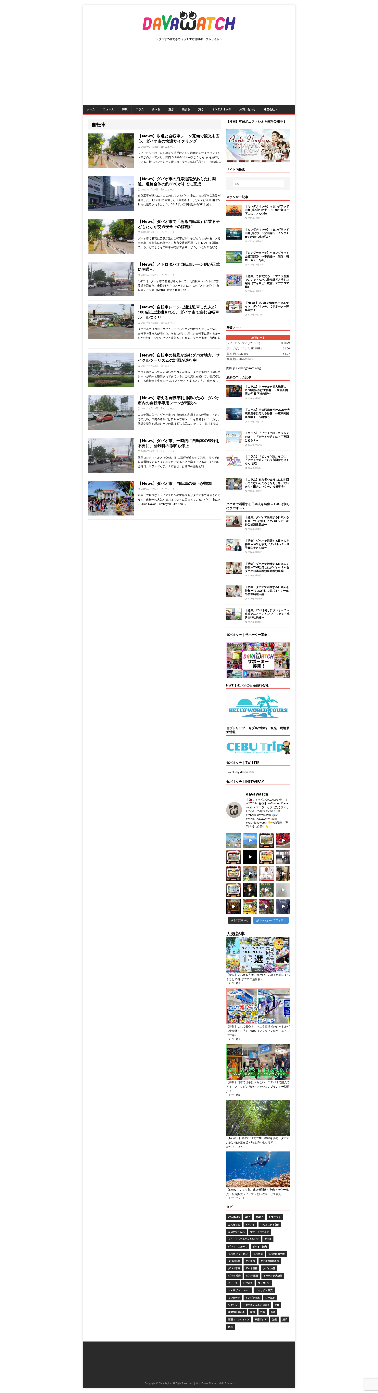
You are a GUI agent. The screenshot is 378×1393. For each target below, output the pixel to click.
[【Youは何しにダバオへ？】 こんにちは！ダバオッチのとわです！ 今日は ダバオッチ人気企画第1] (266, 873)
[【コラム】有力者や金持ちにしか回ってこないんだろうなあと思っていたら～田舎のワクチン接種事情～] (234, 487)
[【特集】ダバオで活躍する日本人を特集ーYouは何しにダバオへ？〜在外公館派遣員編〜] (234, 525)
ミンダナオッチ (221, 109)
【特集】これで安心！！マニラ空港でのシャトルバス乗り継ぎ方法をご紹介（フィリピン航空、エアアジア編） (267, 281)
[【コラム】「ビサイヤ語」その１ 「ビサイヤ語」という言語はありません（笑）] (234, 464)
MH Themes (226, 1383)
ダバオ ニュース (237, 1246)
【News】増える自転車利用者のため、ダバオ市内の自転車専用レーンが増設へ (179, 400)
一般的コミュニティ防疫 (256, 1305)
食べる (156, 109)
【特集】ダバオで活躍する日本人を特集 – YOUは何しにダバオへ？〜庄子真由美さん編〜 (267, 544)
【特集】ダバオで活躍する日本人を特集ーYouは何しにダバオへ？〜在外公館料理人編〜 (267, 590)
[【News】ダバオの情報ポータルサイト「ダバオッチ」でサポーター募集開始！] (234, 310)
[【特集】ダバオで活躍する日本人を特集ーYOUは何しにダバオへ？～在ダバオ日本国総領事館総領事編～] (234, 571)
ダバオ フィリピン (238, 1253)
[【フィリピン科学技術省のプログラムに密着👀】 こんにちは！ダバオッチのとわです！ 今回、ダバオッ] (283, 840)
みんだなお (234, 1224)
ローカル (270, 1297)
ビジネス (248, 1283)
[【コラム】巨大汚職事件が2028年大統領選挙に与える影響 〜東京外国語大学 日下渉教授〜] (234, 417)
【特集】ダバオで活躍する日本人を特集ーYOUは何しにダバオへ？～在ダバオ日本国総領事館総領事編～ (267, 567)
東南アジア (261, 1319)
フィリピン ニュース (239, 1290)
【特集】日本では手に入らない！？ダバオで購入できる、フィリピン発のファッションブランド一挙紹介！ (258, 1086)
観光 (230, 1327)
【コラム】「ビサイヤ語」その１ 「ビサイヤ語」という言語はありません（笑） (267, 459)
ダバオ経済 (252, 1275)
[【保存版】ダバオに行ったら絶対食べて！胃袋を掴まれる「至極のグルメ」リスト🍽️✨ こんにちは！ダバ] (233, 873)
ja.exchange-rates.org (247, 368)
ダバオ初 (258, 1253)
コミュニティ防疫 (269, 1224)
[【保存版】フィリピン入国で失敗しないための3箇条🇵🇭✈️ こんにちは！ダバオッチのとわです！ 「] (283, 873)
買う (201, 109)
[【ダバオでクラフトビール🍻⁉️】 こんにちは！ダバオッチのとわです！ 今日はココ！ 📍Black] (283, 857)
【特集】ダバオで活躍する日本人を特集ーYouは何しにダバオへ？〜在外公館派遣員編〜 (267, 520)
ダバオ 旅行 (269, 1268)
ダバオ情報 (251, 1268)
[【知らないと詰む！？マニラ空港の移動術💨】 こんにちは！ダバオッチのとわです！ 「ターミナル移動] (250, 873)
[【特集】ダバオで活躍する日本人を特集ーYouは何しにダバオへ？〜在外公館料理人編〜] (234, 594)
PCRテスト (275, 1217)
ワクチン (233, 1305)
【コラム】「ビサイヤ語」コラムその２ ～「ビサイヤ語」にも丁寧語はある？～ (267, 436)
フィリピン (264, 1283)
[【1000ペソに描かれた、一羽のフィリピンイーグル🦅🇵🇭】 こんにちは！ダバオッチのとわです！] (266, 890)
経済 (285, 1319)
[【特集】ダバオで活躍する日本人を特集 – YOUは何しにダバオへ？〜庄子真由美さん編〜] (234, 548)
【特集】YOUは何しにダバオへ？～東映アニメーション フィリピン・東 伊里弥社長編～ (267, 613)
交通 (277, 1305)
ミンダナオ (234, 1297)
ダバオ (267, 1239)
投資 (262, 1312)
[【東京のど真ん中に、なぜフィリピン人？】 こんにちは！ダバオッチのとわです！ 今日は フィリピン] (250, 890)
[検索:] (258, 183)
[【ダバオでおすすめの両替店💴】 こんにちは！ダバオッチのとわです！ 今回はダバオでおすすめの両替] (266, 840)
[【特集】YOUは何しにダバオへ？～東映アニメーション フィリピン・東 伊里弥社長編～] (234, 618)
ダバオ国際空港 (276, 1253)
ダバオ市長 (234, 1268)
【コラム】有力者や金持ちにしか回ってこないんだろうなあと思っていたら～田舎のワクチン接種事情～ (267, 483)
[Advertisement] (189, 75)
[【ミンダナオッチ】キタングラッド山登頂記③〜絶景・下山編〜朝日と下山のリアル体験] (234, 214)
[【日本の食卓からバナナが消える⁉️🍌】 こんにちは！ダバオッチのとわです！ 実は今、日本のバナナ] (250, 906)
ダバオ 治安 (234, 1275)
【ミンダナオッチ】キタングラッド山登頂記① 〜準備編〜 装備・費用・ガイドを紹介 (267, 256)
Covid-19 (234, 1217)
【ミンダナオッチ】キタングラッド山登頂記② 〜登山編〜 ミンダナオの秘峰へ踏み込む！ (267, 233)
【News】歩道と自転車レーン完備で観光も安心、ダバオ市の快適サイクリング (179, 138)
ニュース (108, 109)
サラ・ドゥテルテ (259, 1231)
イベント (250, 1224)
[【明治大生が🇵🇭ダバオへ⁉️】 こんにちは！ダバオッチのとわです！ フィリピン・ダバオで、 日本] (283, 906)
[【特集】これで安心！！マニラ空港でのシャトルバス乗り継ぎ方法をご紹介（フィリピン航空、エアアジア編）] (234, 284)
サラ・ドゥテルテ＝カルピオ (243, 1239)
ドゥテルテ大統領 (272, 1275)
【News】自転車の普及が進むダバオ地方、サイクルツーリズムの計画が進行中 (179, 357)
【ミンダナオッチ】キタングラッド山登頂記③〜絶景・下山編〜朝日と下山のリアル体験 (267, 209)
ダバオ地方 (234, 1261)
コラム (140, 109)
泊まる (186, 109)
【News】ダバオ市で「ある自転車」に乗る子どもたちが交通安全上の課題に (179, 224)
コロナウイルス (236, 1231)
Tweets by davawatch (240, 772)
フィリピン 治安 (264, 1290)
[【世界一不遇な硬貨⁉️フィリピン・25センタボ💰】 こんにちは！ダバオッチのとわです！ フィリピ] (283, 890)
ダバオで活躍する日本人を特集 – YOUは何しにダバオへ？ (258, 506)
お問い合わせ (247, 109)
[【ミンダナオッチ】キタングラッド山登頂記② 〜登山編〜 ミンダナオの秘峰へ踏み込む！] (234, 237)
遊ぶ (171, 109)
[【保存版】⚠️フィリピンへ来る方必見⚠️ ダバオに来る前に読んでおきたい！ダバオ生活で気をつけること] (266, 857)
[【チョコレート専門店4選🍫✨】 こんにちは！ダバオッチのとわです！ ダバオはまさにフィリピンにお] (233, 857)
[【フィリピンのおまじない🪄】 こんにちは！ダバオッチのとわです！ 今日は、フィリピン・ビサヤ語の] (250, 857)
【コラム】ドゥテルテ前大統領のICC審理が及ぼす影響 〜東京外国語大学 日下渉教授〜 (266, 390)
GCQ (247, 1217)
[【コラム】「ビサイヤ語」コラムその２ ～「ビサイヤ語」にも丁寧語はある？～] (234, 441)
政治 (273, 1312)
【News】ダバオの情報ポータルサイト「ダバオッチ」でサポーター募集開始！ (267, 306)
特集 (125, 109)
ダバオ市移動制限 (269, 1261)
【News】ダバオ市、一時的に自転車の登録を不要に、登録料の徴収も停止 (179, 443)
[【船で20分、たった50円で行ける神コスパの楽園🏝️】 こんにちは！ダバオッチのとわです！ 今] (250, 840)
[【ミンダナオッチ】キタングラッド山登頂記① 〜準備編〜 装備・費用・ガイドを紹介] (234, 260)
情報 (252, 1312)
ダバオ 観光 (260, 1246)
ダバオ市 (250, 1261)
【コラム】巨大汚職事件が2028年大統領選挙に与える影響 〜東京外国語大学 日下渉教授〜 (267, 413)
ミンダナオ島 (253, 1297)
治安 (274, 1319)
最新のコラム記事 (238, 377)
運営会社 (269, 109)
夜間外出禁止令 (236, 1312)
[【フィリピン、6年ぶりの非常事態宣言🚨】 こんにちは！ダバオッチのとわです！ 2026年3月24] (233, 906)
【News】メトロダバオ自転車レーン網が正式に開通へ (179, 267)
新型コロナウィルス (238, 1319)
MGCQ (259, 1217)
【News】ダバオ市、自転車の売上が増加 (175, 483)
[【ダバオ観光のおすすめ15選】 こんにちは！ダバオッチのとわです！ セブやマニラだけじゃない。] (233, 890)
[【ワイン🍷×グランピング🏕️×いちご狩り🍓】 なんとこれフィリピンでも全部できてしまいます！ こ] (266, 906)
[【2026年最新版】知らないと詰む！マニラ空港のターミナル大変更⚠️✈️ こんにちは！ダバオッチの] (233, 840)
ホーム (91, 109)
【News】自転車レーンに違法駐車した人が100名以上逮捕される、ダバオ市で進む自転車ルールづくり (178, 312)
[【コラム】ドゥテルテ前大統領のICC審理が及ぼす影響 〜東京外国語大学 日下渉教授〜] (234, 394)
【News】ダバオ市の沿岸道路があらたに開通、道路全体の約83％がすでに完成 (177, 181)
